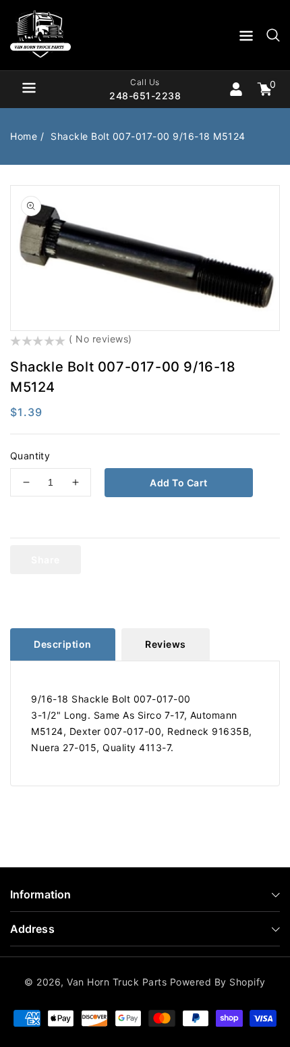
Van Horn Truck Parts (117, 982)
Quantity (30, 455)
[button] (246, 38)
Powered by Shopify (218, 982)
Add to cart (179, 482)
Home (23, 136)
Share (45, 559)
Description (63, 644)
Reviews (165, 644)
